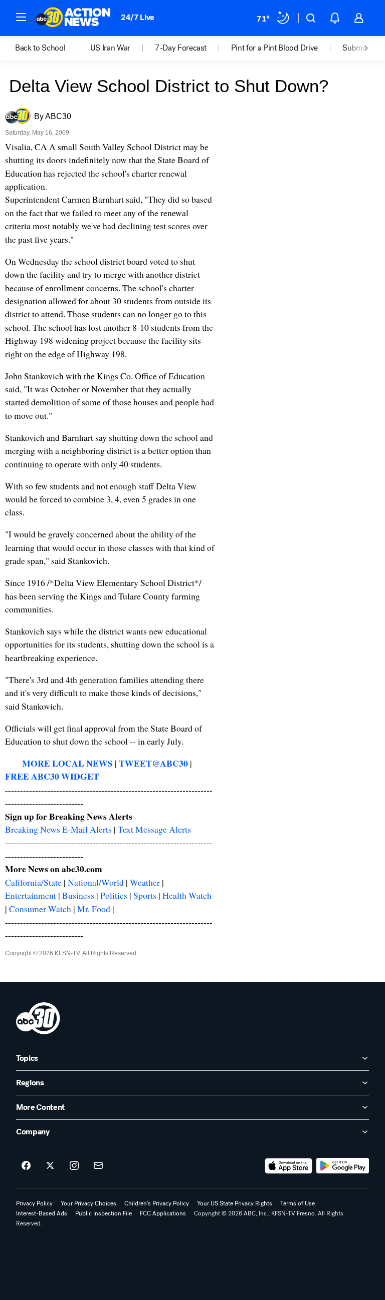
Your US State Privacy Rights (234, 1203)
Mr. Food (93, 909)
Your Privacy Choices (88, 1203)
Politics (113, 895)
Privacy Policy (34, 1203)
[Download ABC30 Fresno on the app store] (289, 1166)
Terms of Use (297, 1203)
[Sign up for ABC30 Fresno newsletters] (98, 1166)
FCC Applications (163, 1213)
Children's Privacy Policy (156, 1203)
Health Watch (187, 895)
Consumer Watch (40, 909)
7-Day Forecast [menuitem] (181, 48)
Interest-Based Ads (41, 1213)
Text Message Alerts (154, 829)
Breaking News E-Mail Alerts (58, 829)
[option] (52, 48)
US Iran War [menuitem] (110, 48)
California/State (33, 882)
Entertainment (30, 895)
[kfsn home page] (38, 1018)
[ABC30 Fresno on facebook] (26, 1166)
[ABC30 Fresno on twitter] (50, 1166)
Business (78, 895)
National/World (96, 882)
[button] (21, 17)
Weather (145, 882)
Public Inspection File (103, 1213)
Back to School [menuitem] (40, 48)
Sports (144, 895)
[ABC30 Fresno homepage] (73, 18)
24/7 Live (137, 17)
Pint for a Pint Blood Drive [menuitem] (274, 48)
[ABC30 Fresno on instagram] (74, 1166)
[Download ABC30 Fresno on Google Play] (342, 1166)
